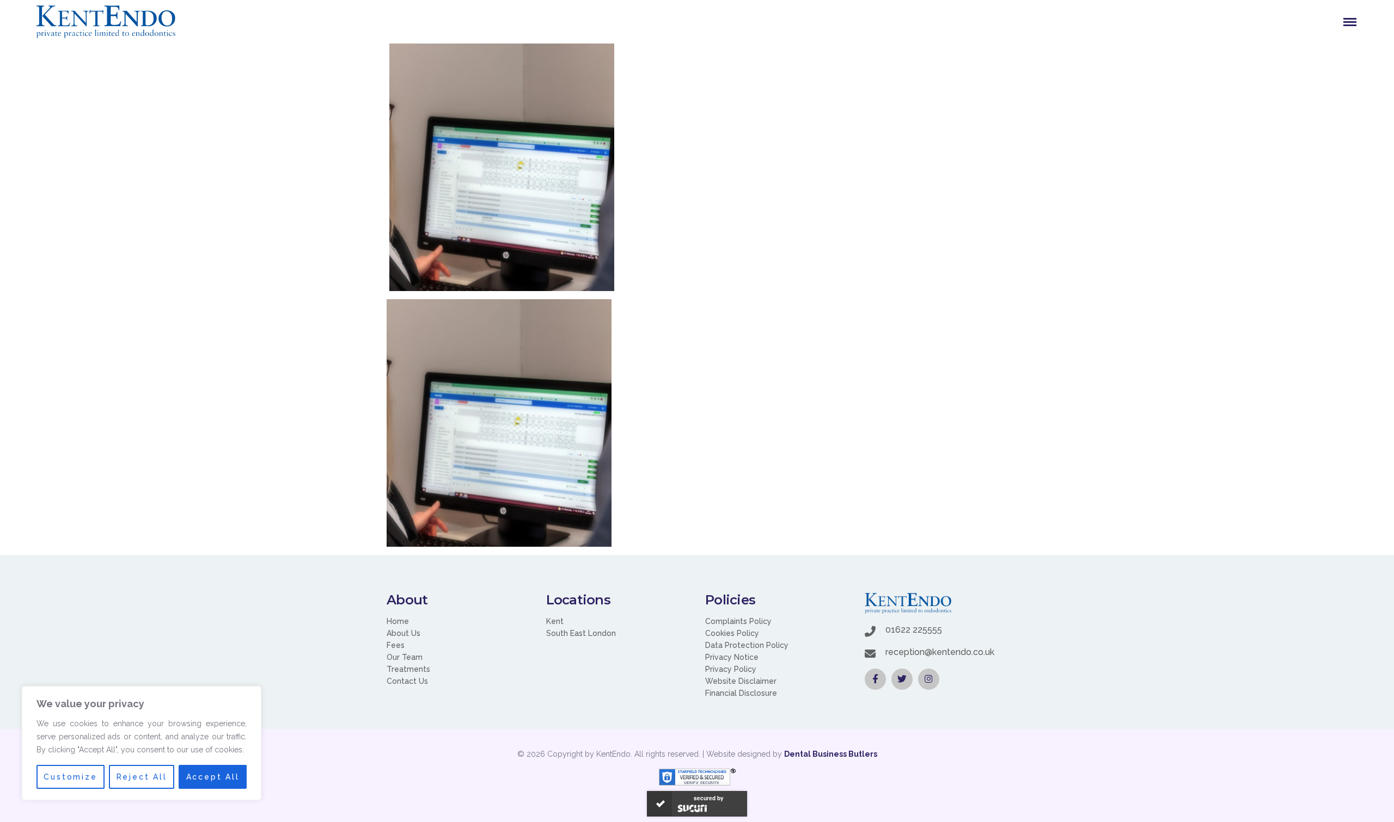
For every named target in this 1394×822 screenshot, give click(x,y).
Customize (70, 776)
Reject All (142, 776)
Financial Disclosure (741, 693)
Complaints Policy (738, 621)
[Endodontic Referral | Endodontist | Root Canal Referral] (105, 21)
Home (398, 621)
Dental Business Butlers (830, 754)
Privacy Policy (730, 669)
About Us (403, 633)
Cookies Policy (732, 633)
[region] (141, 743)
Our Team (405, 657)
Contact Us (407, 681)
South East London (581, 633)
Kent (555, 621)
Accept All (213, 776)
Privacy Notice (732, 657)
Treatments (408, 669)
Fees (396, 645)
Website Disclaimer (741, 681)
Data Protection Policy (746, 645)
